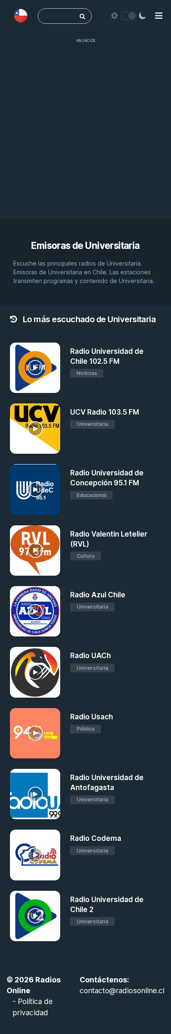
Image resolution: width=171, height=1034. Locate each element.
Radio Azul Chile (97, 595)
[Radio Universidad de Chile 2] (35, 916)
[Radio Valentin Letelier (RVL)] (35, 550)
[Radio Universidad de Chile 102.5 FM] (35, 368)
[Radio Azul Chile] (35, 611)
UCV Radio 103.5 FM (104, 412)
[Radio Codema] (35, 855)
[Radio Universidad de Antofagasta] (35, 794)
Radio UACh (90, 655)
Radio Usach (91, 717)
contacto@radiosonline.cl (122, 990)
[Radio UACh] (35, 672)
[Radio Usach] (35, 733)
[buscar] (82, 16)
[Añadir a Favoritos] (53, 386)
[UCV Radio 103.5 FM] (35, 428)
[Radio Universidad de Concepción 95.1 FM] (35, 489)
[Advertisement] (85, 133)
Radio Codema (95, 838)
